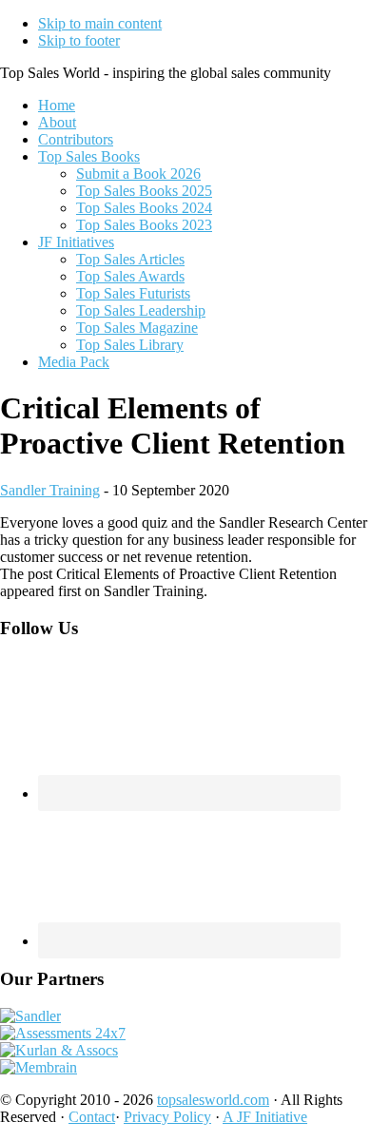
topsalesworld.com (213, 1100)
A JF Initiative (265, 1117)
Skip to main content (100, 23)
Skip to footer (79, 40)
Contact (91, 1117)
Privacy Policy (167, 1117)
